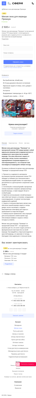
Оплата (21, 143)
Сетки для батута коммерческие (18, 348)
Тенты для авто (18, 331)
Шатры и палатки (18, 334)
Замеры (18, 368)
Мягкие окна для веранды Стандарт (14, 253)
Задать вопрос (18, 133)
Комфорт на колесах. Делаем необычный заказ (18, 376)
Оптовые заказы (18, 342)
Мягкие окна (18, 328)
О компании (18, 385)
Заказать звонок (18, 315)
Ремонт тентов (18, 374)
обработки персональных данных (12, 67)
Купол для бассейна (18, 339)
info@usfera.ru (18, 296)
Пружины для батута (18, 354)
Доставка (26, 143)
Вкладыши (18, 325)
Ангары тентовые (18, 345)
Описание (4, 143)
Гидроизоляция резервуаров (18, 357)
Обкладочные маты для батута (18, 351)
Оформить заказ (18, 62)
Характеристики (13, 143)
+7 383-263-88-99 (18, 305)
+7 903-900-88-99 (18, 300)
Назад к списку (10, 274)
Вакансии (18, 388)
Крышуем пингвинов (18, 371)
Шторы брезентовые (18, 337)
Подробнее (5, 39)
